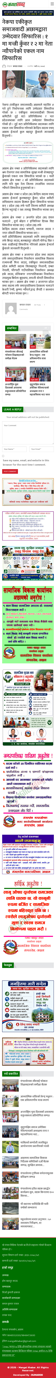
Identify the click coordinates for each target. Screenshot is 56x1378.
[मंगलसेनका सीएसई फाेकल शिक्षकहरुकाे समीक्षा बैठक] (15, 341)
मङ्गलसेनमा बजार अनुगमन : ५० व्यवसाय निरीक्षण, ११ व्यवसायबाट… (36, 1223)
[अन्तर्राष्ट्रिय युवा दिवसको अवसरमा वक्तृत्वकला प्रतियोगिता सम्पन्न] (15, 374)
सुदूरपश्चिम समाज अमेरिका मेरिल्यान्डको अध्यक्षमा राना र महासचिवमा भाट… (35, 1131)
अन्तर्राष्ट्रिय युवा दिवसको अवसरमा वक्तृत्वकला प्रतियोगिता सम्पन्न (37, 1114)
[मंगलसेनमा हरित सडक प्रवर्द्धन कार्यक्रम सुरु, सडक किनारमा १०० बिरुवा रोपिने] (10, 1193)
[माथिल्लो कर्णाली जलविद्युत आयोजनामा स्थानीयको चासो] (10, 1147)
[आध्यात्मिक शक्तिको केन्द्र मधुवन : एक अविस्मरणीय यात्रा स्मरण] (40, 341)
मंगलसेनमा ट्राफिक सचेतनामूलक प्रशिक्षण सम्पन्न (37, 1175)
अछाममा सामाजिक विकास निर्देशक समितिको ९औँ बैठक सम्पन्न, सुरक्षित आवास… (35, 1161)
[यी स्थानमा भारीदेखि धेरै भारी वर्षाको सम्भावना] (10, 1208)
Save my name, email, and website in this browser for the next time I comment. (26, 462)
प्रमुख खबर (34, 379)
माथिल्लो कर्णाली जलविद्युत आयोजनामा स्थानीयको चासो (35, 1144)
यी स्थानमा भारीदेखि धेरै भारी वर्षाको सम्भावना (34, 1206)
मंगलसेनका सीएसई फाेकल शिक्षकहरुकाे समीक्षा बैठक (34, 1083)
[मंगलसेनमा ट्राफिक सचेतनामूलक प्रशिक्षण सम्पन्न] (10, 1178)
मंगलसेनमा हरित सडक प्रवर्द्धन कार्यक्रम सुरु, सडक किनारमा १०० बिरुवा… (37, 1192)
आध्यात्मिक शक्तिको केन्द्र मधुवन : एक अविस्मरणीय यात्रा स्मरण (37, 1098)
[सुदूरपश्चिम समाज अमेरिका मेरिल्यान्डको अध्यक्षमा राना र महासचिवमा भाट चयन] (40, 374)
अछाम (8, 346)
